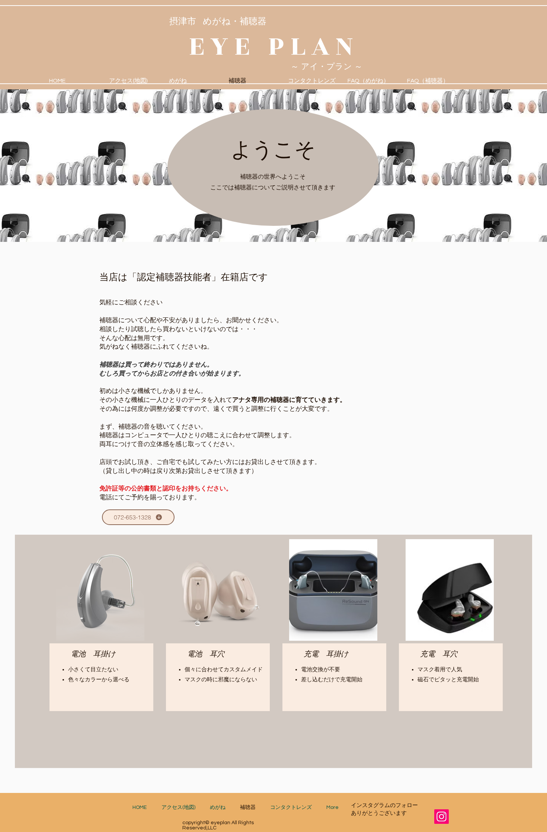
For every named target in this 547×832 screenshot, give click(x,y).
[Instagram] (441, 816)
